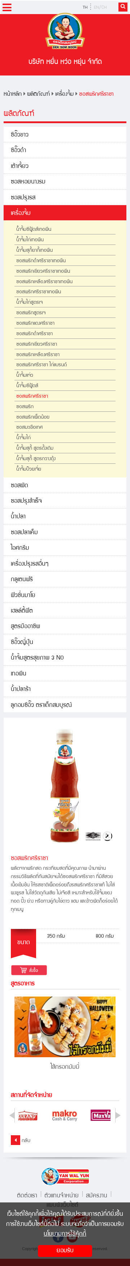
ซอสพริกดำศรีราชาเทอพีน (41, 261)
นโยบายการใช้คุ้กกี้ (65, 1234)
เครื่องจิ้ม (64, 94)
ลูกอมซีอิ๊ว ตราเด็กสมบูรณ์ (41, 705)
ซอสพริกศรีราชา (96, 94)
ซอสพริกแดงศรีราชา (35, 323)
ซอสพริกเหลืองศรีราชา (38, 355)
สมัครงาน (96, 1195)
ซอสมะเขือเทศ (29, 427)
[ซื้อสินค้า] (29, 970)
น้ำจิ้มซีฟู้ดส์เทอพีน (33, 230)
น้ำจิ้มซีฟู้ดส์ (27, 386)
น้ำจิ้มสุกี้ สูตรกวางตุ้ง (36, 459)
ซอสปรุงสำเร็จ (26, 501)
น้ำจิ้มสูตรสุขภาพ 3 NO (37, 658)
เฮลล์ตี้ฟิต (22, 611)
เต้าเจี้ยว (20, 166)
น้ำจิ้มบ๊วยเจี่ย (28, 469)
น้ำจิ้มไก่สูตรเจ (29, 303)
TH (85, 8)
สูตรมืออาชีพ (25, 627)
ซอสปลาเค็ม (24, 533)
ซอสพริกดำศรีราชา (34, 334)
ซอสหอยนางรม (28, 182)
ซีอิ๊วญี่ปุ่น (22, 642)
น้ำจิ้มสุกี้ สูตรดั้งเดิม (34, 448)
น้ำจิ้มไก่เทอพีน (30, 240)
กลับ (25, 1141)
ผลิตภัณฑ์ (38, 94)
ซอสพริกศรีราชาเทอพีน (38, 292)
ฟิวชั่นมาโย (23, 596)
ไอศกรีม (20, 548)
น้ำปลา (18, 517)
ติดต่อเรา (27, 1195)
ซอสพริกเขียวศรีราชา (36, 344)
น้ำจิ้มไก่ (23, 438)
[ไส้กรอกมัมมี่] (65, 1027)
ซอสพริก (25, 407)
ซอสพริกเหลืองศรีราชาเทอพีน (44, 282)
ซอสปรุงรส (23, 198)
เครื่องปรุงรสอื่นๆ (29, 564)
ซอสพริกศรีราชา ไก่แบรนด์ (41, 365)
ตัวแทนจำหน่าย (61, 1195)
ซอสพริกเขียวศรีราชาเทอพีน (43, 271)
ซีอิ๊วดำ (18, 151)
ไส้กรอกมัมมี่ (65, 1067)
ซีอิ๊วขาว (20, 135)
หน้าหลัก (13, 94)
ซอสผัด (19, 486)
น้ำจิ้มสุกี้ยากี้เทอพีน (34, 251)
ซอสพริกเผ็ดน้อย (32, 417)
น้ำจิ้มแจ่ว (24, 375)
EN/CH (100, 8)
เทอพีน (18, 674)
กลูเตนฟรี (22, 580)
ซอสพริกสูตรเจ (31, 313)
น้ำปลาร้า (21, 689)
